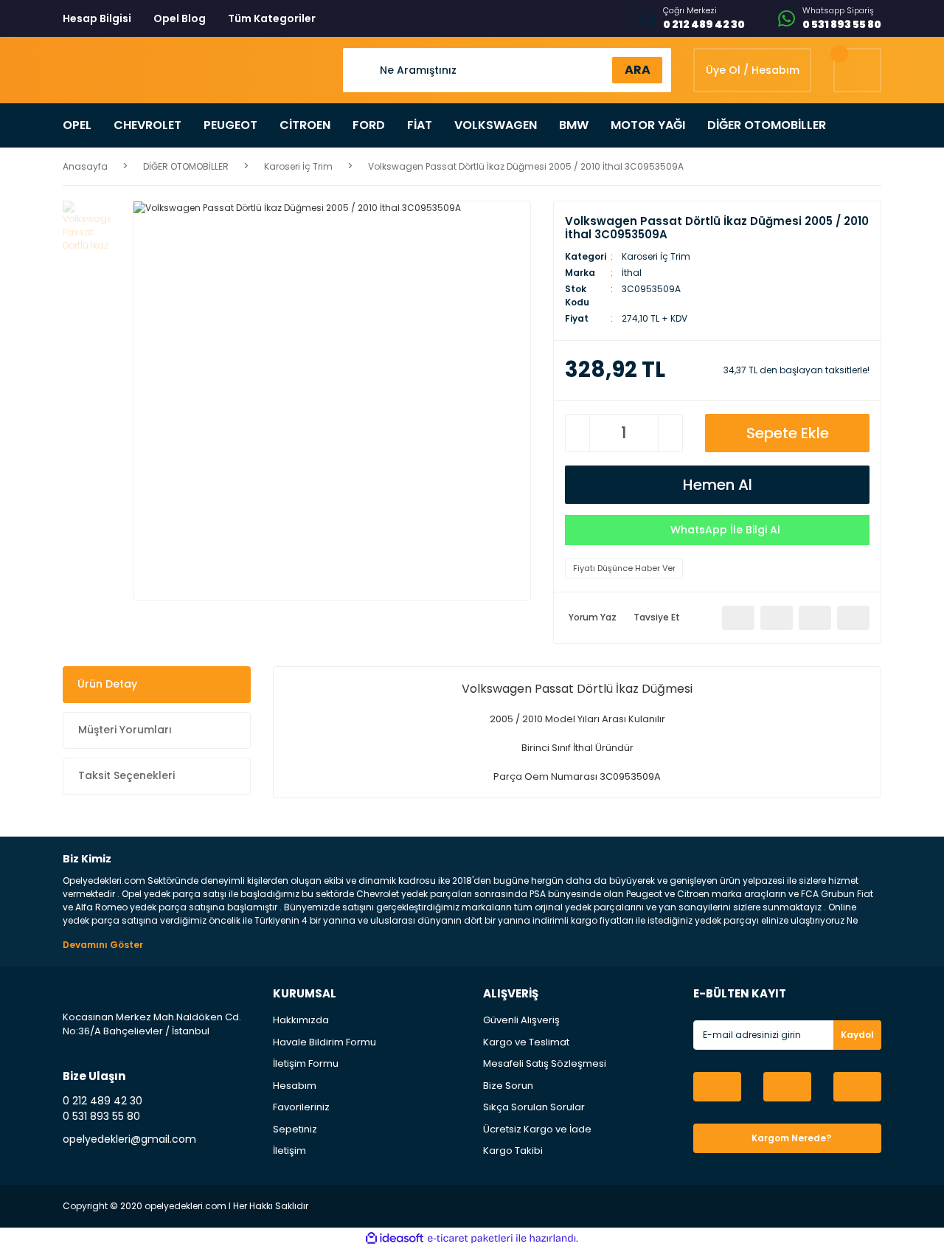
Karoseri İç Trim (656, 256)
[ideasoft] (394, 1238)
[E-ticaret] (470, 1238)
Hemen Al (717, 484)
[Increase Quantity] (670, 433)
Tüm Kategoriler (272, 18)
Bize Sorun (508, 1086)
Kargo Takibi (513, 1151)
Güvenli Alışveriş (521, 1020)
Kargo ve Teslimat (526, 1042)
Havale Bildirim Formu (324, 1042)
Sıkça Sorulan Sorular (534, 1107)
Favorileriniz (301, 1107)
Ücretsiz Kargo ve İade (537, 1129)
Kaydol (857, 1034)
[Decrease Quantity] (577, 433)
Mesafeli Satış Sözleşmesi (544, 1063)
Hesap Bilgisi (97, 18)
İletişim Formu (306, 1063)
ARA (637, 69)
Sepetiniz (295, 1129)
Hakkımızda (301, 1020)
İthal (632, 272)
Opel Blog (179, 18)
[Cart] (857, 70)
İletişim (289, 1151)
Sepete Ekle (787, 433)
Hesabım (294, 1086)
